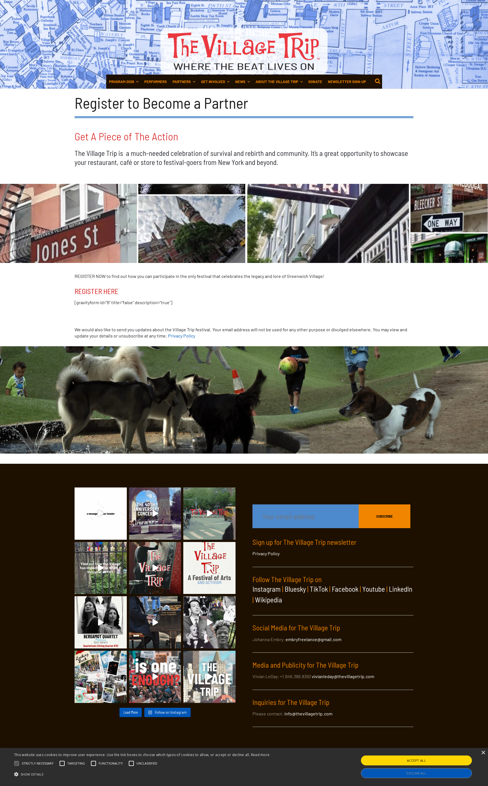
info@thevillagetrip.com (308, 713)
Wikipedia (268, 599)
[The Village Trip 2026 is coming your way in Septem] (101, 677)
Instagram (266, 589)
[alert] (244, 767)
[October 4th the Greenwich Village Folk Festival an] (155, 513)
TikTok (319, 589)
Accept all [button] (416, 760)
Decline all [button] (416, 773)
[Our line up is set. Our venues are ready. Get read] (209, 677)
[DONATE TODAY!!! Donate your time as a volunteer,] (209, 568)
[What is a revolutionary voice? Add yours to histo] (155, 677)
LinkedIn (400, 589)
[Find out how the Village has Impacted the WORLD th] (101, 568)
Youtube (373, 589)
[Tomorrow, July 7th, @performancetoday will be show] (101, 622)
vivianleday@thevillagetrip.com (343, 676)
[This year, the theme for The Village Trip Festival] (209, 513)
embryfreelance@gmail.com (313, 639)
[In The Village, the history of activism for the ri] (209, 622)
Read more (260, 754)
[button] (38, 763)
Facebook (345, 589)
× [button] (483, 753)
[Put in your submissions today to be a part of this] (155, 568)
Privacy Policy (181, 335)
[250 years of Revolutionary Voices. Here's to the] (155, 622)
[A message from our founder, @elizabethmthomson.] (101, 513)
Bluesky (295, 589)
